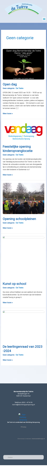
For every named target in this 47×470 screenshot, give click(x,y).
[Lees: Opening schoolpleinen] (23, 198)
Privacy (23, 427)
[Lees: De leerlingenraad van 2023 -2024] (23, 326)
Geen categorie (8, 88)
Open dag (10, 84)
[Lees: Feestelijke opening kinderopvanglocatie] (23, 131)
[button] (44, 19)
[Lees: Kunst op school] (23, 257)
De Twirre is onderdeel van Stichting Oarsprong (23, 422)
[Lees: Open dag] (23, 64)
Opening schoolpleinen (19, 219)
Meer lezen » (8, 113)
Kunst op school (14, 284)
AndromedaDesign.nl (38, 438)
